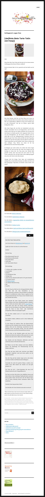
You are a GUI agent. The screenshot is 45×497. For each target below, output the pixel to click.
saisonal (12, 399)
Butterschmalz (11, 281)
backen (27, 399)
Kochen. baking (16, 401)
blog (30, 399)
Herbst (19, 398)
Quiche (21, 401)
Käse (5, 399)
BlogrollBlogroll (10, 431)
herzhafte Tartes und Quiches (27, 398)
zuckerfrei (16, 404)
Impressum (14, 493)
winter (13, 404)
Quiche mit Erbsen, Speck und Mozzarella (23, 228)
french (23, 400)
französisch (20, 400)
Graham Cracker (16, 225)
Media (7, 432)
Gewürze (16, 398)
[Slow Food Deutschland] (19, 454)
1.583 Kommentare (22, 404)
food (16, 400)
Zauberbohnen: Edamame (18, 216)
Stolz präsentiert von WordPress (24, 493)
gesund (29, 400)
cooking (6, 400)
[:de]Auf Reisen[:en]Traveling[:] (13, 427)
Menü (38, 7)
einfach (11, 400)
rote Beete (9, 399)
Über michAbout (9, 424)
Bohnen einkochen (16, 213)
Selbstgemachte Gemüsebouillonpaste (21, 231)
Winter (23, 399)
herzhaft (9, 401)
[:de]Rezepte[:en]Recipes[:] (12, 426)
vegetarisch (19, 399)
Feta (14, 400)
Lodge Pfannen (28, 304)
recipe (24, 401)
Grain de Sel (27, 243)
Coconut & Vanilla (8, 493)
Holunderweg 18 (19, 243)
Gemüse (12, 398)
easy (9, 400)
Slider (16, 399)
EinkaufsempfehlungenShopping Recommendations (18, 429)
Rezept (27, 401)
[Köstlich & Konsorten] (19, 482)
